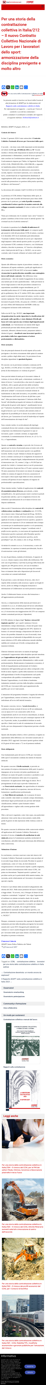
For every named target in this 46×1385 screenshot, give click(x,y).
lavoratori (41, 962)
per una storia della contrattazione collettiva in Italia (23, 964)
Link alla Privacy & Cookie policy (10, 1382)
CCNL (13, 962)
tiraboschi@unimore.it (31, 118)
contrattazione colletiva (26, 962)
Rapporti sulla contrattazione (14, 1067)
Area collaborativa (10, 1008)
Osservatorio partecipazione (14, 996)
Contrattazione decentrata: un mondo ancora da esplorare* (21, 973)
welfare (6, 967)
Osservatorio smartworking (13, 992)
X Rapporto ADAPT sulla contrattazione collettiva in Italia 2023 (21, 980)
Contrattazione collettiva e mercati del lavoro (20, 1020)
